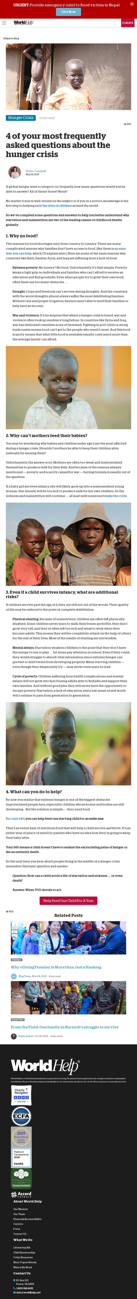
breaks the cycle (115, 495)
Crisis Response (23, 1257)
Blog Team (24, 976)
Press (16, 1229)
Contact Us (20, 1234)
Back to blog (12, 38)
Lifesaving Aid (21, 1247)
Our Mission (20, 1209)
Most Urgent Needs (25, 1262)
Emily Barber (26, 1036)
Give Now (68, 11)
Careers (18, 1224)
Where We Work (22, 1267)
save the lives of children (53, 205)
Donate (127, 23)
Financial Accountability (27, 1219)
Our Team (19, 1214)
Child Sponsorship (24, 1252)
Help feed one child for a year (68, 900)
